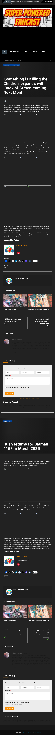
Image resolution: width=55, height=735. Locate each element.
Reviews (35, 53)
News (43, 49)
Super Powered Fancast (28, 729)
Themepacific (38, 729)
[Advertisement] (27, 35)
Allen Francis (17, 337)
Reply (14, 349)
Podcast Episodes (14, 49)
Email (22, 367)
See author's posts (22, 246)
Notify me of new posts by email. (14, 387)
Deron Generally (9, 98)
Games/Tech (12, 53)
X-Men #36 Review (9, 306)
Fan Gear (19, 57)
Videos (35, 49)
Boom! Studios (7, 62)
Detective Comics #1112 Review (39, 306)
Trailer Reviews (9, 57)
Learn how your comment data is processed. (29, 395)
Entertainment (23, 53)
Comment (8, 373)
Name (7, 367)
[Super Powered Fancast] (4, 49)
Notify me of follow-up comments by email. (17, 384)
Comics (26, 49)
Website (38, 367)
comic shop (16, 232)
